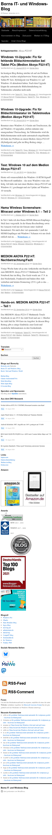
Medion (7, 292)
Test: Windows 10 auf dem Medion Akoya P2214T (25, 167)
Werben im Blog (6, 462)
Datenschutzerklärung (37, 30)
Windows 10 (33, 94)
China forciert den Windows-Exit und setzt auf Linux (28, 725)
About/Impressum (19, 30)
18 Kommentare (24, 197)
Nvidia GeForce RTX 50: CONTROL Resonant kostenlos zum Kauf (22, 405)
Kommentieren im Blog (10, 35)
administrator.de (8, 630)
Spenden (4, 41)
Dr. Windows (7, 640)
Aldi (2, 292)
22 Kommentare (7, 99)
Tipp (37, 97)
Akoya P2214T (8, 97)
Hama (15, 244)
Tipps (25, 94)
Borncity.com (5, 366)
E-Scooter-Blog (6, 386)
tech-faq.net (7, 627)
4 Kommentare (6, 246)
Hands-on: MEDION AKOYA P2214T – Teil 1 (25, 304)
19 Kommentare (18, 292)
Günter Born (34, 68)
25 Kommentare (7, 155)
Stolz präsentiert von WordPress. (14, 791)
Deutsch (7, 350)
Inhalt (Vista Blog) (18, 41)
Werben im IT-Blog (41, 35)
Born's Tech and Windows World (12, 371)
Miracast (21, 244)
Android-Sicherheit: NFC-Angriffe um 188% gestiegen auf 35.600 (22, 424)
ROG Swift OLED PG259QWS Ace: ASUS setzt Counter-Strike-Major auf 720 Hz (26, 435)
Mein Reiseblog (6, 381)
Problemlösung (21, 97)
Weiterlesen (7, 145)
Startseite (5, 30)
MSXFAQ (6, 632)
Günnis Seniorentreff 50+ (9, 378)
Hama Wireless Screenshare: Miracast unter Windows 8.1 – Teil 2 (26, 209)
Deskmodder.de (8, 637)
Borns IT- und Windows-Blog (24, 6)
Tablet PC (19, 94)
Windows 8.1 (39, 244)
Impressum (4, 457)
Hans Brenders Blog (10, 622)
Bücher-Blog (5, 376)
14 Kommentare (14, 337)
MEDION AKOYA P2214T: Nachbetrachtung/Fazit (18, 258)
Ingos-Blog (7, 625)
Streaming (29, 244)
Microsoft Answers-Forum (33, 705)
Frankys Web (7, 642)
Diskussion (26, 35)
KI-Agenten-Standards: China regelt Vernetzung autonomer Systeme (23, 446)
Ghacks (5, 620)
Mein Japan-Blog (6, 383)
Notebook (19, 241)
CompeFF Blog (8, 635)
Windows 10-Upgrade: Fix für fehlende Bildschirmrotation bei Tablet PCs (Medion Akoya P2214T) (25, 61)
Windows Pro (7, 617)
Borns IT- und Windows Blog (11, 368)
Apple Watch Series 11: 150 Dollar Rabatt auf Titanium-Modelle (21, 415)
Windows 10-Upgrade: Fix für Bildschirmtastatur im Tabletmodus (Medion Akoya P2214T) (25, 113)
